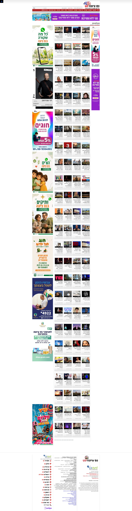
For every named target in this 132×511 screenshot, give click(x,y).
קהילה (85, 10)
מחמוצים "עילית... (78, 365)
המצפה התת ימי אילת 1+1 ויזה (71, 498)
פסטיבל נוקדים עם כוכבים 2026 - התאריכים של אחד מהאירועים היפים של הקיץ (86, 52)
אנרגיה (79, 412)
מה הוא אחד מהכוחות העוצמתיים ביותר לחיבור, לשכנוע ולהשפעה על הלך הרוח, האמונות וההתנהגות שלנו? (68, 333)
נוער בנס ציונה (52, 10)
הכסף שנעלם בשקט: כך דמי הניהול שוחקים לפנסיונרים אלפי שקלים (77, 52)
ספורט (90, 10)
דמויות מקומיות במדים (58, 465)
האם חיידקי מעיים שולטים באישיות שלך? (86, 381)
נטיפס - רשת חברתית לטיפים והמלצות (69, 490)
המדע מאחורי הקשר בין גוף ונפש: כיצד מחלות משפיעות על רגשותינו (59, 349)
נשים (61, 482)
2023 (65, 439)
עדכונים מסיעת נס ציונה (72, 486)
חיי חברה (81, 10)
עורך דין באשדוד (73, 493)
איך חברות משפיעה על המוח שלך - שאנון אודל (59, 182)
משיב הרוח (60, 296)
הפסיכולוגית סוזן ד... (59, 282)
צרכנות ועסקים (73, 469)
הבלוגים (92, 24)
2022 (63, 439)
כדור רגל (74, 462)
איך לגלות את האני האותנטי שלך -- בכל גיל (77, 248)
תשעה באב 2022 (60, 485)
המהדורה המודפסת (73, 482)
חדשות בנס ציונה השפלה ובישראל (69, 456)
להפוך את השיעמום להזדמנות (87, 364)
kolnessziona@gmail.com (91, 472)
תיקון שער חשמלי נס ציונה (71, 492)
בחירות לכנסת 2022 (72, 486)
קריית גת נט (74, 494)
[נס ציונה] (91, 8)
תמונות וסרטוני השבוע (69, 463)
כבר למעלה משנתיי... (86, 101)
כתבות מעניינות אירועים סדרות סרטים (61, 486)
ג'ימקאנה (74, 504)
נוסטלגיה (74, 467)
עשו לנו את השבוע (67, 465)
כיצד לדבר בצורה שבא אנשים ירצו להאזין (77, 232)
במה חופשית (63, 471)
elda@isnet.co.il (95, 477)
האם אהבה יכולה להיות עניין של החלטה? (77, 347)
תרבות (58, 10)
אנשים (75, 10)
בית (98, 10)
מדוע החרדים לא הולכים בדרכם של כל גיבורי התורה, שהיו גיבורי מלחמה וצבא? (59, 332)
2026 (72, 439)
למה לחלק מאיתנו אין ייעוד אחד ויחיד (68, 34)
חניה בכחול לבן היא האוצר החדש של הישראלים (77, 83)
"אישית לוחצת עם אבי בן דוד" (71, 471)
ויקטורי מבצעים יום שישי (72, 502)
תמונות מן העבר (61, 468)
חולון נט (74, 495)
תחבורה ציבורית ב (60, 487)
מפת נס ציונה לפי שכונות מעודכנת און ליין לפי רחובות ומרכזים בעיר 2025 (59, 68)
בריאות (72, 459)
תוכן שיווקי (74, 469)
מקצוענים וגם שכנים (64, 469)
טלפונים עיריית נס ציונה (71, 477)
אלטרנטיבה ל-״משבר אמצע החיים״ (68, 265)
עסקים (70, 469)
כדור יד (67, 462)
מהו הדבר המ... (87, 299)
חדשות (94, 10)
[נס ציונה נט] (90, 461)
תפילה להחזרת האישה (72, 503)
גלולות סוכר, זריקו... (86, 315)
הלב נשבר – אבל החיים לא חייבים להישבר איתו (59, 50)
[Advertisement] (42, 382)
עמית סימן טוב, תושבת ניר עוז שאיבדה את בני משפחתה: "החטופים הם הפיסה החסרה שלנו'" (86, 333)
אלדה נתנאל (85, 475)
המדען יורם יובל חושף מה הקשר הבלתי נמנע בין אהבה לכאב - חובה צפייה (77, 332)
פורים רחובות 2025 (73, 497)
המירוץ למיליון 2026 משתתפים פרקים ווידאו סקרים (67, 488)
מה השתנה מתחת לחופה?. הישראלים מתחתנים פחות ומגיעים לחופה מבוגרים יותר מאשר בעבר (59, 234)
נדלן (66, 10)
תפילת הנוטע (74, 501)
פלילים (75, 457)
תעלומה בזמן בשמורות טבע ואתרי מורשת (69, 496)
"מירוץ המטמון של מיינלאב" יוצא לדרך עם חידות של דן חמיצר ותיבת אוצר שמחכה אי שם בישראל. (59, 218)
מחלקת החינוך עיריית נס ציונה (71, 478)
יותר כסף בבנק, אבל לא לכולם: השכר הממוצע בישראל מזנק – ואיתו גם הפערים (77, 167)
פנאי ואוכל (74, 476)
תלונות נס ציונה (66, 473)
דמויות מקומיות (73, 465)
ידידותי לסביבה (73, 463)
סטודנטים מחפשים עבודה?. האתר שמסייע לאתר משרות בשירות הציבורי (59, 250)
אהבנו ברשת (66, 482)
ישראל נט (74, 491)
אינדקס (75, 475)
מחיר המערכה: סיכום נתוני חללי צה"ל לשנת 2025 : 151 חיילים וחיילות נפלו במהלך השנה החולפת (86, 168)
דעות (62, 10)
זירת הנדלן (70, 483)
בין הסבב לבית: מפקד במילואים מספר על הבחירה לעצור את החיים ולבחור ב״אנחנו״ (77, 134)
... (71, 36)
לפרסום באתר (64, 8)
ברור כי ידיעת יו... (69, 348)
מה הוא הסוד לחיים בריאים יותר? (87, 397)
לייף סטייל (70, 10)
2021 (60, 439)
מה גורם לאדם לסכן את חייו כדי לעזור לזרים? (59, 397)
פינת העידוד (74, 481)
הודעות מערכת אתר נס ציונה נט (69, 485)
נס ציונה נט (97, 24)
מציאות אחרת (87, 346)
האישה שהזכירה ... (68, 365)
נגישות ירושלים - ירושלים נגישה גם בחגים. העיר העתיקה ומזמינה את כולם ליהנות (86, 35)
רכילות (75, 463)
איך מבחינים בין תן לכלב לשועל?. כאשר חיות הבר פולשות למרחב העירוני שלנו (68, 167)
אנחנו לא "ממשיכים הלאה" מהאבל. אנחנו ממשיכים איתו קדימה (77, 200)
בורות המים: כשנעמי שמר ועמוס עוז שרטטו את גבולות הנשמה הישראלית (68, 134)
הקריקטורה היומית (67, 487)
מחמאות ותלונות (73, 472)
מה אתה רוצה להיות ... (68, 414)
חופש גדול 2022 (63, 484)
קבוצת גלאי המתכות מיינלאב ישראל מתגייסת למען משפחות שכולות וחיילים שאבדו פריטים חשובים (86, 234)
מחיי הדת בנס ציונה (68, 460)
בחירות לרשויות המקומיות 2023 (70, 479)
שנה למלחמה (73, 487)
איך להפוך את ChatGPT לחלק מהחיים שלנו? (77, 281)
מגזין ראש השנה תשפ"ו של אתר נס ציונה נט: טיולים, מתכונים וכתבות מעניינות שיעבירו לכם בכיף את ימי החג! (77, 218)
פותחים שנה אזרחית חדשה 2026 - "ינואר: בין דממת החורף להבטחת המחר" (59, 151)
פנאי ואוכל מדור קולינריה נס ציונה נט (68, 475)
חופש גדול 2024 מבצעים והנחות (61, 486)
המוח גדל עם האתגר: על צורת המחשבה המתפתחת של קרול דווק (68, 184)
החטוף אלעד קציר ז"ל (72, 499)
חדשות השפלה (63, 457)
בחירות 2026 (45, 10)
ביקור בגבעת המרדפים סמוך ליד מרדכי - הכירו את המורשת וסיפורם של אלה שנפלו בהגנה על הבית (59, 201)
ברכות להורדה (69, 484)
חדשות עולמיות (72, 457)
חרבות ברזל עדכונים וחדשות (70, 481)
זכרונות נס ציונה (67, 468)
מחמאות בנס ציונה (73, 473)
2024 (67, 439)
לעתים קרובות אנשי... (77, 381)
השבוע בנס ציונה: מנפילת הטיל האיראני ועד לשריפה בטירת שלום (77, 266)
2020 (58, 439)
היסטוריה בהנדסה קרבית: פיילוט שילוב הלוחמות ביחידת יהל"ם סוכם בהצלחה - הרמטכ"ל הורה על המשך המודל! (77, 185)
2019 (55, 439)
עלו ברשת (62, 463)
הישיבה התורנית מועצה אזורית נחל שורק (69, 500)
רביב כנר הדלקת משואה (72, 500)
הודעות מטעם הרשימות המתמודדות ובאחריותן (68, 480)
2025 (70, 439)
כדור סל (71, 462)
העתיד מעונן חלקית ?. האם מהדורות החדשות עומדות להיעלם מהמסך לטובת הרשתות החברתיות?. (86, 267)
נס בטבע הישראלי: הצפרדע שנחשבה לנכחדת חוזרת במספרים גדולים (59, 35)
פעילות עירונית (67, 459)
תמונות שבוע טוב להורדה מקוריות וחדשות (68, 50)
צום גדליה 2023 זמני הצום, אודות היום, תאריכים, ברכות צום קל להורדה (77, 431)
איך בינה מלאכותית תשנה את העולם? (59, 430)
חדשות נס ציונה (64, 483)
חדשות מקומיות (70, 457)
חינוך (75, 459)
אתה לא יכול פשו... (59, 315)
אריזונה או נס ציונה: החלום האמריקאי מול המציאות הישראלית (77, 151)
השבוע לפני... (74, 468)
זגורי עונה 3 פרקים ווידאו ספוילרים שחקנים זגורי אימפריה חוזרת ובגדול (68, 151)
